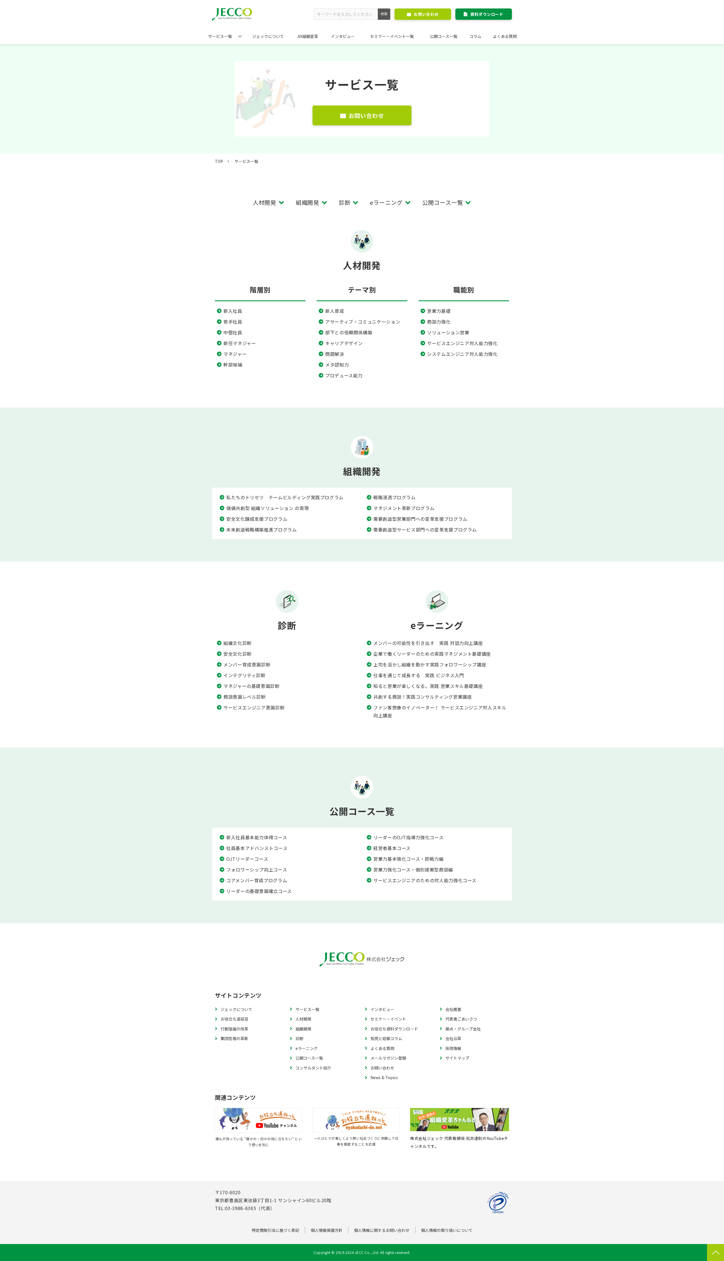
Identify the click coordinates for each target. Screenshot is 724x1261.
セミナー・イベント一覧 (392, 36)
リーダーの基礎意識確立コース (259, 891)
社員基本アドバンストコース (256, 848)
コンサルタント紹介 (313, 1068)
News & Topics (384, 1077)
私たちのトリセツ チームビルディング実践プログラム (285, 497)
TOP (219, 161)
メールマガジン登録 (388, 1058)
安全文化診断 (237, 653)
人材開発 (264, 202)
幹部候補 (232, 364)
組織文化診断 (237, 643)
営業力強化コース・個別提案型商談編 (413, 869)
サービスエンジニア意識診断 (254, 707)
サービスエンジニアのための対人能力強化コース (425, 880)
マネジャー (235, 353)
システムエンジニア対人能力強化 (462, 353)
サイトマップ (457, 1058)
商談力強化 (439, 321)
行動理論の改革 (234, 1029)
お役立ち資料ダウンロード (394, 1029)
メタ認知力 (337, 364)
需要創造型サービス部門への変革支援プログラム (425, 529)
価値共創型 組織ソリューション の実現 (267, 508)
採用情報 (453, 1048)
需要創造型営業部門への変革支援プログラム (420, 518)
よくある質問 (505, 36)
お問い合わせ (426, 14)
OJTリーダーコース (247, 858)
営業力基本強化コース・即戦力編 (408, 858)
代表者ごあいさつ (461, 1019)
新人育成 (334, 310)
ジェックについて (268, 36)
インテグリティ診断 (244, 675)
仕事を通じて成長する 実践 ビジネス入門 (418, 675)
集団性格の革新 (234, 1038)
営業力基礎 (439, 310)
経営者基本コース (392, 848)
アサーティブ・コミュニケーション (362, 321)
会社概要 (453, 1009)
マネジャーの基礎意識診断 (251, 686)
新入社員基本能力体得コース (256, 837)
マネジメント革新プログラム (403, 508)
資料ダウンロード (486, 14)
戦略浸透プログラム (394, 497)
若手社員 (232, 321)
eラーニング (386, 202)
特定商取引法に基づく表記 (275, 1230)
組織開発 (307, 202)
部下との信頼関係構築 (348, 332)
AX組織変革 (308, 36)
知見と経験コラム (386, 1038)
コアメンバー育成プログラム (256, 880)
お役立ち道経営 (234, 1019)
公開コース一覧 (443, 36)
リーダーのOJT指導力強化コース (408, 837)
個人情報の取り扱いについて (447, 1230)
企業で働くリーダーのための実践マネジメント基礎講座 (432, 653)
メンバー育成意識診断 (246, 664)
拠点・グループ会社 (463, 1029)
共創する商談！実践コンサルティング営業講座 (422, 696)
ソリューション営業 (448, 332)
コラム (475, 36)
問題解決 (334, 353)
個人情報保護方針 (326, 1230)
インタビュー (343, 36)
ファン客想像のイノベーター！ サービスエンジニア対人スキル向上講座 (440, 711)
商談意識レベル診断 (244, 696)
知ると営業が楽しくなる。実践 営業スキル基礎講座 (428, 686)
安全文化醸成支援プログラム (256, 518)
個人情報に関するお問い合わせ (382, 1230)
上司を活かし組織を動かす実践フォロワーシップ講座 (429, 664)
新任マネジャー (239, 343)
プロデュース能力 (344, 375)
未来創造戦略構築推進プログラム (261, 529)
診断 (345, 202)
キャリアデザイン (344, 343)
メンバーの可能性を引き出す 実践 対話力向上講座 (428, 643)
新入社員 (232, 310)
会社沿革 (453, 1038)
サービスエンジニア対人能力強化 (462, 343)
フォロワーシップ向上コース (256, 869)
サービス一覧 (220, 36)
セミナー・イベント (388, 1019)
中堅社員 (232, 332)
